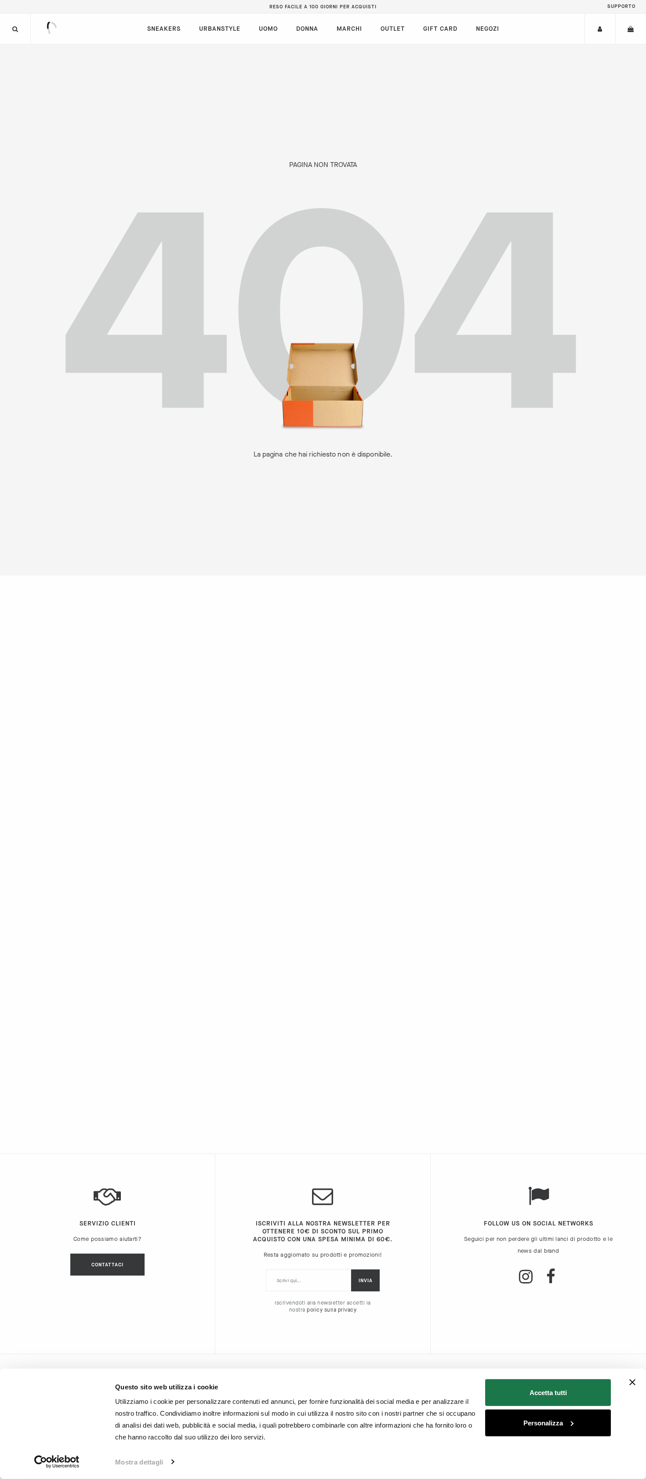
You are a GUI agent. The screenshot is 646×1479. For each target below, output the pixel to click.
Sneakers (164, 29)
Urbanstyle (219, 29)
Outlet (393, 29)
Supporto (621, 6)
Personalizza (543, 1422)
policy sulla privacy (331, 1309)
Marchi (349, 29)
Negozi (487, 29)
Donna (307, 29)
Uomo (268, 29)
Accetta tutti (548, 1392)
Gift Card (440, 29)
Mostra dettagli (139, 1462)
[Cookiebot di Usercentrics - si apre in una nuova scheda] (56, 1461)
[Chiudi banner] (632, 1382)
